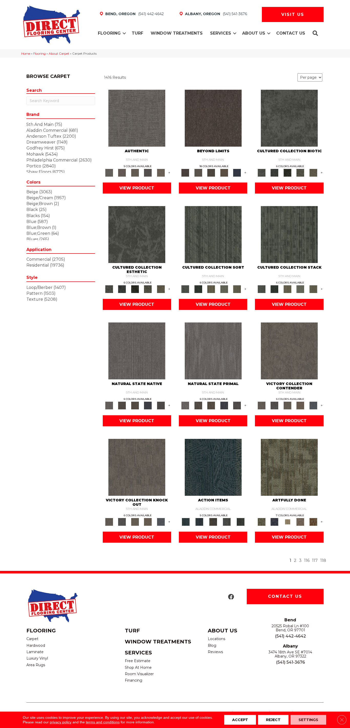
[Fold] (211, 289)
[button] (124, 33)
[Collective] (287, 172)
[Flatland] (237, 172)
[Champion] (274, 405)
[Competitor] (287, 405)
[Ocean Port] (199, 521)
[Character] (274, 172)
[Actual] (136, 118)
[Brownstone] (213, 521)
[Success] (313, 405)
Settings (308, 719)
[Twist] (237, 289)
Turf (137, 33)
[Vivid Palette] (313, 521)
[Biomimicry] (289, 118)
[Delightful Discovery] (289, 467)
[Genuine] (135, 172)
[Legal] (148, 172)
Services (220, 33)
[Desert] (198, 172)
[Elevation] (211, 172)
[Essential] (122, 405)
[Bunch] (198, 289)
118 (323, 560)
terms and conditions (103, 722)
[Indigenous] (135, 405)
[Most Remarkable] (274, 521)
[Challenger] (289, 351)
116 (307, 560)
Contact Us (290, 33)
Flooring (109, 33)
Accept (240, 719)
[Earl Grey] (227, 521)
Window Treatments (177, 33)
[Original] (161, 405)
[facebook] (231, 597)
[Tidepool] (213, 467)
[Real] (161, 172)
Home (25, 53)
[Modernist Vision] (287, 521)
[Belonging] (136, 351)
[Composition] (300, 172)
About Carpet (59, 53)
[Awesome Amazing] (300, 521)
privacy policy (60, 722)
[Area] (213, 118)
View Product (136, 188)
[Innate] (148, 405)
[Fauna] (224, 172)
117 (315, 560)
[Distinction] (313, 172)
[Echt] (122, 172)
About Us (253, 33)
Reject (273, 719)
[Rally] (300, 405)
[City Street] (240, 521)
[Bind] (213, 234)
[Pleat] (224, 289)
